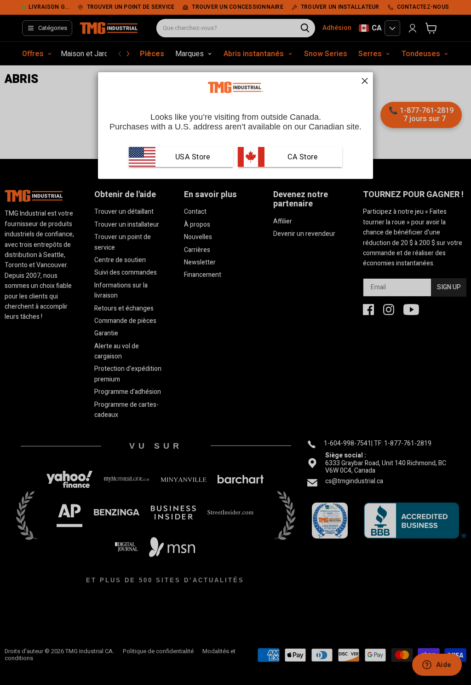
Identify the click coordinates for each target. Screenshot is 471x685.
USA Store (192, 156)
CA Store (302, 156)
